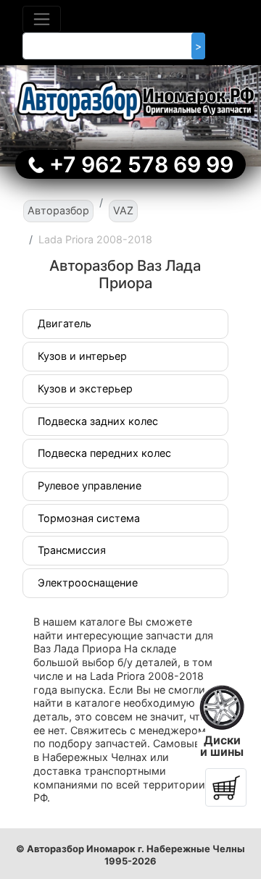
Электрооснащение (88, 582)
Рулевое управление (89, 485)
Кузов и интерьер (82, 356)
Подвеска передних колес (104, 453)
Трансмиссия (72, 550)
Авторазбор (58, 210)
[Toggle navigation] (41, 19)
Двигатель (64, 323)
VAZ (123, 210)
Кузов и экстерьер (85, 388)
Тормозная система (89, 518)
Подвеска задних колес (98, 421)
